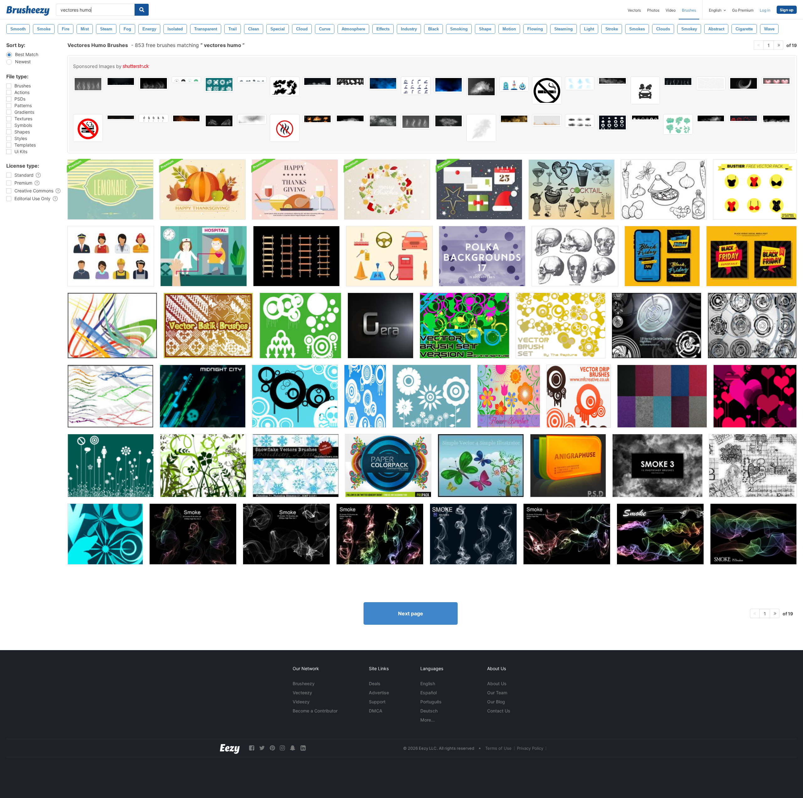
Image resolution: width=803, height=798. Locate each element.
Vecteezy (302, 692)
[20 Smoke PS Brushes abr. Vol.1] (286, 534)
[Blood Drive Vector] (203, 256)
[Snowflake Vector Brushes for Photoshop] (296, 465)
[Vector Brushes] (300, 325)
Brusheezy (304, 683)
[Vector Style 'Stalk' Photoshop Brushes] (110, 465)
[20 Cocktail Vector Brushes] (571, 189)
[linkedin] (303, 748)
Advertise (379, 692)
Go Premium (742, 10)
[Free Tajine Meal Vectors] (664, 189)
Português (431, 701)
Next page (410, 613)
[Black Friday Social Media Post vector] (662, 256)
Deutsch (429, 710)
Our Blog (496, 701)
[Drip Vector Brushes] (578, 396)
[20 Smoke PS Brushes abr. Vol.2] (193, 534)
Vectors (634, 10)
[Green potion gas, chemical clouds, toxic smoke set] (678, 124)
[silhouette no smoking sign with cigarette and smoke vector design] (547, 90)
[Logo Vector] (380, 325)
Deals (374, 683)
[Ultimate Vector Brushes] (295, 396)
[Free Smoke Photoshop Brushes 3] (657, 465)
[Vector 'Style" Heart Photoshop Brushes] (755, 396)
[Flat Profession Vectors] (110, 256)
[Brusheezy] (28, 11)
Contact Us (498, 710)
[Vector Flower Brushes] (431, 396)
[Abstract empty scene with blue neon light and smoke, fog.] (449, 84)
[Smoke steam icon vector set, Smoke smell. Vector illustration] (153, 118)
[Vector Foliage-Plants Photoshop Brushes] (203, 465)
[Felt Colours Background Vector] (662, 396)
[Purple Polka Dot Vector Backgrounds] (482, 256)
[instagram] (282, 748)
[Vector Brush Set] (560, 325)
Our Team (497, 692)
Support (377, 701)
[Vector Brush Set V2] (464, 325)
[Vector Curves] (112, 325)
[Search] (142, 10)
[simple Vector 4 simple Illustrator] (481, 465)
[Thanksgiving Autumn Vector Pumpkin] (203, 189)
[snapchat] (292, 748)
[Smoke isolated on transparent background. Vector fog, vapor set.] (416, 121)
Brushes (689, 10)
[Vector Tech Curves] (110, 396)
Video (671, 10)
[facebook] (251, 748)
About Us (497, 683)
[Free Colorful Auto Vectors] (389, 256)
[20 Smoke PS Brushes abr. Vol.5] (379, 534)
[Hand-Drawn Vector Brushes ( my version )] (753, 465)
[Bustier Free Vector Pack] (755, 189)
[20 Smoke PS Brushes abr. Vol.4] (566, 534)
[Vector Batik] (208, 325)
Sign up (787, 10)
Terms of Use (498, 748)
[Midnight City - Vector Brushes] (203, 396)
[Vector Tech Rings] (752, 325)
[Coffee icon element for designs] (186, 79)
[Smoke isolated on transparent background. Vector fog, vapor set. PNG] (88, 84)
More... (427, 719)
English (427, 683)
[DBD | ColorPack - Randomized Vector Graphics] (388, 465)
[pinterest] (272, 748)
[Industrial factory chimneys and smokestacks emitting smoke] (416, 85)
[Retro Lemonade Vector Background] (110, 189)
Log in (765, 10)
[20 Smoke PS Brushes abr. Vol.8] (753, 534)
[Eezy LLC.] (230, 748)
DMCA (375, 710)
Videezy (301, 701)
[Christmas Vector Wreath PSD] (387, 189)
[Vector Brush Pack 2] (365, 396)
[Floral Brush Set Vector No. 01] (105, 534)
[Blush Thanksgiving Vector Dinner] (295, 189)
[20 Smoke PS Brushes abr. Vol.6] (473, 534)
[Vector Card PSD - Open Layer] (568, 465)
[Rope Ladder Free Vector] (296, 256)
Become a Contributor (315, 710)
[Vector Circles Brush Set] (656, 325)
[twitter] (262, 748)
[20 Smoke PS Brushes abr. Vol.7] (660, 534)
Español (428, 692)
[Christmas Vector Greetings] (479, 189)
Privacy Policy (530, 748)
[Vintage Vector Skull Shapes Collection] (575, 256)
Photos (653, 10)
